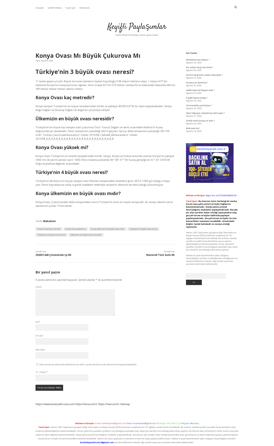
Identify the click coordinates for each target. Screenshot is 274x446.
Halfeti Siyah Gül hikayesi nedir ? (200, 90)
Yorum (39, 287)
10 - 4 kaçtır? (42, 372)
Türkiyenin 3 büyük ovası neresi (143, 229)
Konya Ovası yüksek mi (75, 229)
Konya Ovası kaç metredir (48, 229)
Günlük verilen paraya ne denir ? (200, 120)
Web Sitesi (40, 349)
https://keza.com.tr (86, 404)
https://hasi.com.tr (109, 404)
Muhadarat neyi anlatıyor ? (198, 59)
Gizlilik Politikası (55, 8)
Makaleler (49, 221)
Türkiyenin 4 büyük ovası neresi (51, 234)
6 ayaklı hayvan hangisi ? (197, 98)
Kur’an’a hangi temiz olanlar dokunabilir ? (204, 75)
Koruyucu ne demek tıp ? (197, 82)
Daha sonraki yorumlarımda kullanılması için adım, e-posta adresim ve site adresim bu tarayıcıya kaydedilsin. (88, 364)
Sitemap (125, 404)
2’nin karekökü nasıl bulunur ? (199, 105)
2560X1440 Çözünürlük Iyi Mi (53, 255)
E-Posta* (39, 335)
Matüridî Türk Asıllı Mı (160, 255)
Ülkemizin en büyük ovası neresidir (85, 234)
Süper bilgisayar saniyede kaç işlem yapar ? (205, 113)
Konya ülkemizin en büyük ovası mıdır (107, 229)
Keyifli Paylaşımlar (137, 27)
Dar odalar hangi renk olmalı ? (199, 67)
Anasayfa (40, 8)
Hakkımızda (84, 8)
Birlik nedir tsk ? (193, 128)
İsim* (38, 321)
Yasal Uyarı (70, 8)
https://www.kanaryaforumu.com (55, 404)
